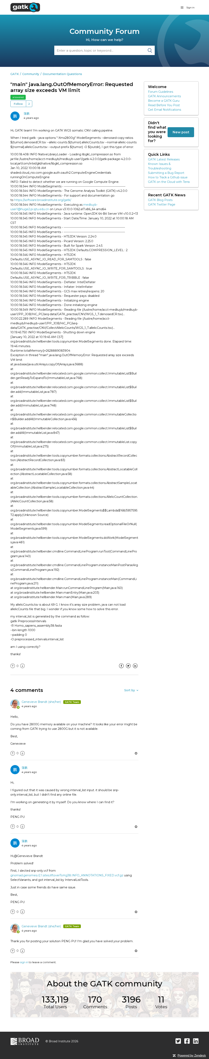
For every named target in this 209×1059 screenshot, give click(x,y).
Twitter (128, 668)
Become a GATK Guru (163, 101)
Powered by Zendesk (192, 1055)
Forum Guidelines (160, 92)
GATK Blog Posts (160, 200)
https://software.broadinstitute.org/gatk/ (42, 200)
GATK (14, 74)
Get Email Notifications (164, 110)
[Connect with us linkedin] (196, 1041)
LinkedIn (135, 668)
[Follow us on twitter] (178, 1041)
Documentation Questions (62, 74)
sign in (24, 962)
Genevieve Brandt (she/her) (42, 702)
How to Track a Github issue (168, 177)
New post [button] (180, 132)
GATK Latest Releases (164, 159)
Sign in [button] (190, 7)
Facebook (121, 668)
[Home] (25, 7)
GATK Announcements (164, 96)
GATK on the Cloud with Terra (169, 182)
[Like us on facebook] (187, 1041)
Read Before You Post (164, 105)
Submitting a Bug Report (166, 173)
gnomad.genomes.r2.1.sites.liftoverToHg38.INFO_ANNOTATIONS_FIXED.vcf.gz (66, 875)
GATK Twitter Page (161, 204)
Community (30, 74)
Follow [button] (18, 103)
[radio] (12, 666)
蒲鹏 (26, 113)
